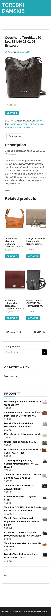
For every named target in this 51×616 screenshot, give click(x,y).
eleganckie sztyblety (24, 127)
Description (15, 136)
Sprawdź (12, 113)
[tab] (14, 136)
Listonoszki (39, 121)
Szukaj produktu (12, 346)
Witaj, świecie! (11, 376)
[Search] (44, 352)
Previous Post (14, 332)
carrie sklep (16, 124)
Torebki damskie (17, 611)
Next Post (39, 332)
